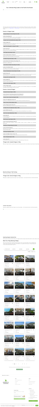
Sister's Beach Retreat (18, 289)
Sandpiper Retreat (18, 329)
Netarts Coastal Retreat (29, 276)
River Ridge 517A (18, 276)
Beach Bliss (17, 316)
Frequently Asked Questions (32, 381)
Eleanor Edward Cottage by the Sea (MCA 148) (29, 329)
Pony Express (27, 316)
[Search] (34, 249)
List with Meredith (30, 2)
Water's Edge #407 (7, 289)
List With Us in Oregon (17, 384)
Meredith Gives (30, 384)
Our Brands (16, 381)
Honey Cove (6, 276)
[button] (34, 1)
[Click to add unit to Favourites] (12, 256)
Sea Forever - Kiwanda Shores (8, 329)
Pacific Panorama (28, 356)
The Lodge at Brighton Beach (19, 263)
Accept (37, 405)
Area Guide (24, 2)
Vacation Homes (8, 2)
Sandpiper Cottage (7, 316)
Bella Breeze (27, 263)
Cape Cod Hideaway (18, 356)
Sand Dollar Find (7, 263)
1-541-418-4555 (31, 398)
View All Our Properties (19, 369)
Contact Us (16, 2)
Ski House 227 (6, 356)
